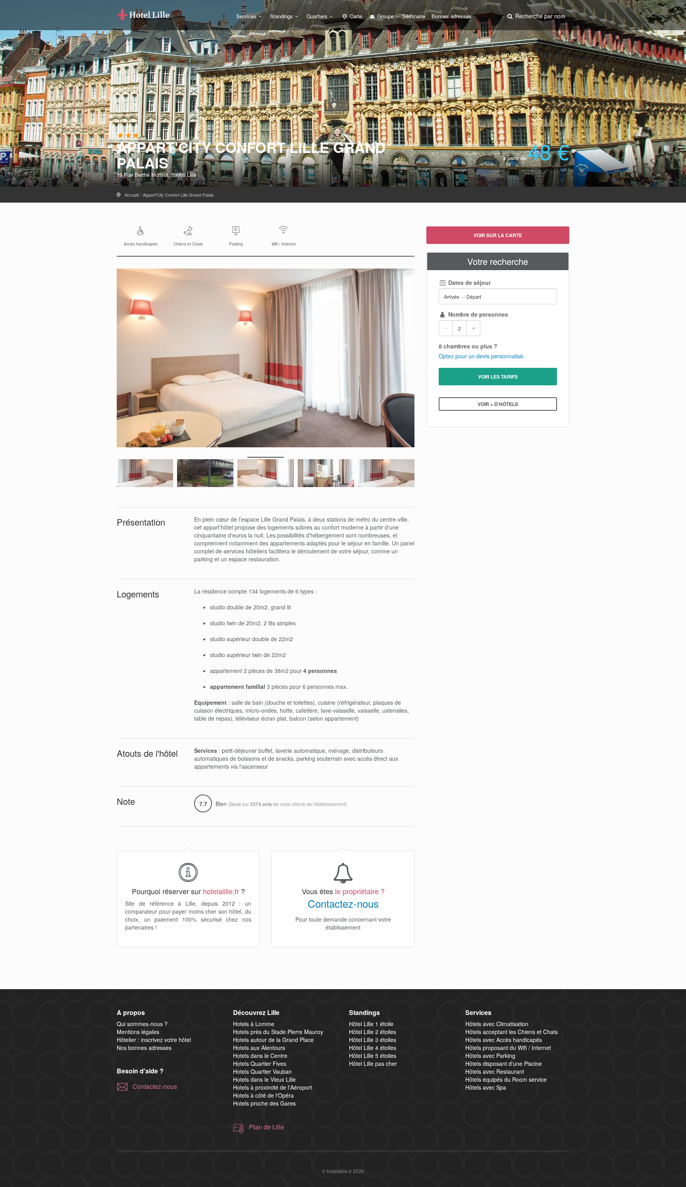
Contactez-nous (343, 903)
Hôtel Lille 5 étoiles (372, 1055)
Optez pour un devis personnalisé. (482, 356)
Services (246, 16)
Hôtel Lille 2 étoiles (372, 1032)
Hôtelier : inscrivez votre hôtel (154, 1040)
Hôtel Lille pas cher (373, 1063)
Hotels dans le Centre (260, 1055)
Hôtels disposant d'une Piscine (503, 1063)
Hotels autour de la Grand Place (273, 1040)
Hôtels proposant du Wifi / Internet (508, 1048)
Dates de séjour (469, 282)
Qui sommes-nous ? (142, 1024)
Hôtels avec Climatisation (496, 1024)
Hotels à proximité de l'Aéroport (272, 1087)
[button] (535, 16)
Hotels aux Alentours (259, 1048)
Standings (281, 16)
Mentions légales (138, 1032)
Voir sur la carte (498, 235)
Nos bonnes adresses (144, 1048)
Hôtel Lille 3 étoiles (372, 1040)
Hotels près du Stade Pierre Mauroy (278, 1032)
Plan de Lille (266, 1127)
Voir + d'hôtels (498, 404)
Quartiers (317, 16)
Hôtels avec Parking (490, 1055)
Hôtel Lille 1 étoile (371, 1024)
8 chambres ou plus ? (468, 346)
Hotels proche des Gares (264, 1103)
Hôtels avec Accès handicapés (503, 1040)
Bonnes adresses (452, 16)
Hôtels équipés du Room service (506, 1079)
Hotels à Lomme (253, 1024)
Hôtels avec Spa (485, 1087)
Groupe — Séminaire (400, 16)
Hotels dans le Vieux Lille (264, 1079)
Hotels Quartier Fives (259, 1063)
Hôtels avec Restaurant (494, 1071)
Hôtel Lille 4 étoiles (372, 1048)
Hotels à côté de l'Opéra (263, 1095)
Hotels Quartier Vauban (262, 1071)
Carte (355, 16)
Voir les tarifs (498, 376)
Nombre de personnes (477, 314)
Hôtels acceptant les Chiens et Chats (511, 1032)
